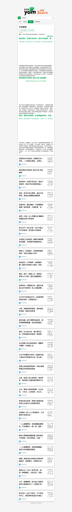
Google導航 (31, 30)
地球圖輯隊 (37, 21)
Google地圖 (23, 30)
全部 (20, 21)
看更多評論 (50, 36)
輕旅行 (30, 21)
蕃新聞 (25, 21)
